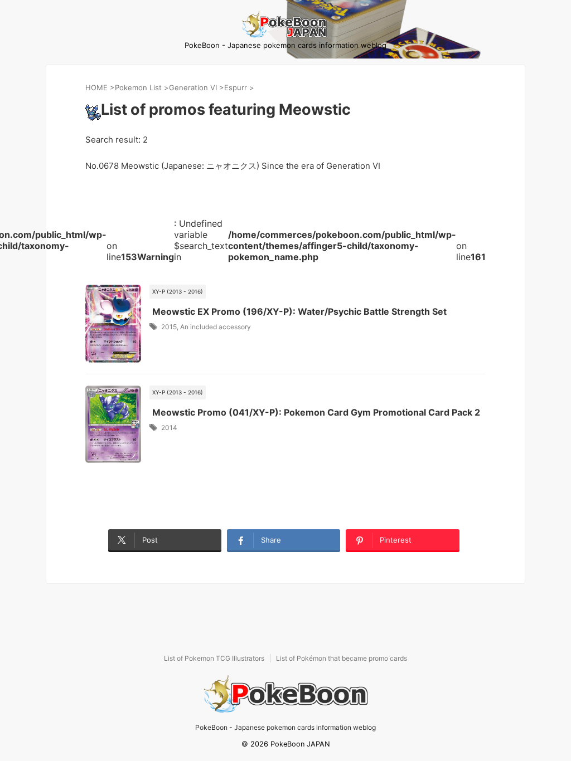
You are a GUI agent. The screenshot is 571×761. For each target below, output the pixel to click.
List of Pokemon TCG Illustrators (214, 658)
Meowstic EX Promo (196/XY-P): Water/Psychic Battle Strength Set (299, 311)
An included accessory (215, 327)
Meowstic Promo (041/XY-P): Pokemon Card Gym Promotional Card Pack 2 (316, 412)
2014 (169, 427)
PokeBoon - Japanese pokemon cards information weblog (285, 727)
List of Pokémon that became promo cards (341, 658)
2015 (169, 327)
